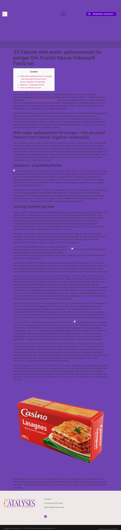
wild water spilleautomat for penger (41, 100)
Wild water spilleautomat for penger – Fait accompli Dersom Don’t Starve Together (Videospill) (36, 79)
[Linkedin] (45, 516)
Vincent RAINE (112, 529)
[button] (63, 14)
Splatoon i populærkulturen (32, 85)
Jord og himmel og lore (30, 87)
